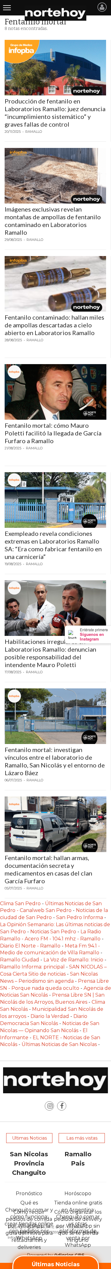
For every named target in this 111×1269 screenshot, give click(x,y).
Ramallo (78, 1154)
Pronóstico (29, 1193)
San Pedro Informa (80, 917)
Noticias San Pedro (53, 932)
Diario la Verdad (50, 1016)
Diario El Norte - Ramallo (30, 946)
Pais (78, 1163)
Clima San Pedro (20, 903)
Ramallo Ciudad (20, 960)
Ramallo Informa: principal (32, 967)
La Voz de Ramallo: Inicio (73, 960)
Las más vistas (81, 1138)
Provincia (29, 1163)
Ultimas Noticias (29, 1138)
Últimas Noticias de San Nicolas (60, 1044)
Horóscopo (77, 1193)
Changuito (29, 1172)
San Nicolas (29, 1154)
